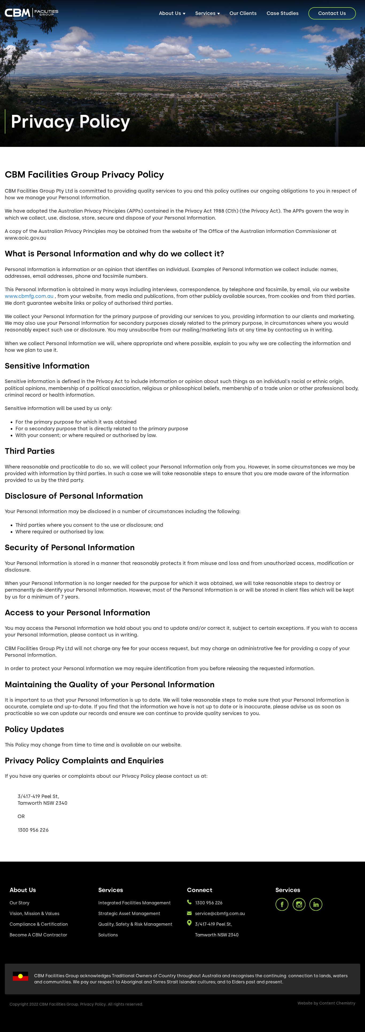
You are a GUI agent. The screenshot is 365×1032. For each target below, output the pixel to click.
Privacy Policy (93, 1004)
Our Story (19, 902)
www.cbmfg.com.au (29, 296)
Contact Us (332, 13)
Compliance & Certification (39, 924)
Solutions (108, 934)
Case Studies (283, 13)
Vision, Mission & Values (34, 913)
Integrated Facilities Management (134, 902)
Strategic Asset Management (129, 913)
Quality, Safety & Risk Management (135, 924)
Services (205, 13)
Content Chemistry (337, 1003)
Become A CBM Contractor (38, 934)
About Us (170, 13)
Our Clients (243, 13)
